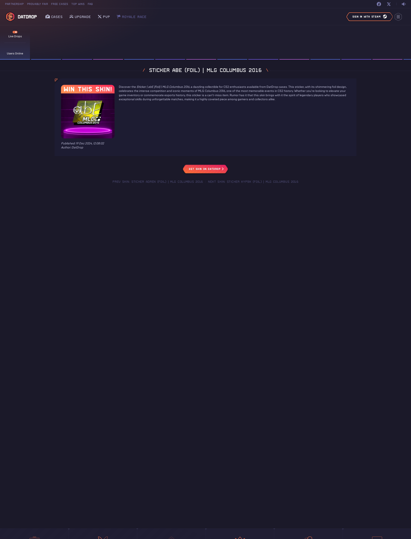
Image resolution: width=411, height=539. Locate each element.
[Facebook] (379, 4)
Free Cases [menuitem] (59, 4)
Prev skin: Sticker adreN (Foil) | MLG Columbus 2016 (158, 182)
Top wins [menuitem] (78, 4)
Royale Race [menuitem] (134, 15)
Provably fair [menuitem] (37, 4)
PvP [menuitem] (106, 15)
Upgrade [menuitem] (83, 17)
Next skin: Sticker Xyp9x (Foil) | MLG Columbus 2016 (253, 182)
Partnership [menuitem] (14, 4)
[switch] (404, 4)
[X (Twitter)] (389, 4)
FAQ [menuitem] (90, 4)
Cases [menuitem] (57, 17)
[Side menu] (398, 17)
